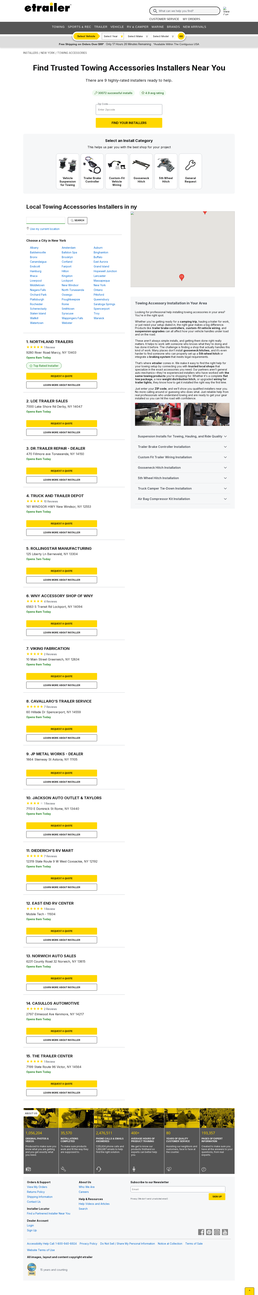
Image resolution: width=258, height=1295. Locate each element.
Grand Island (101, 266)
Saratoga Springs (104, 304)
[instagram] (217, 1232)
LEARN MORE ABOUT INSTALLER (61, 385)
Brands (173, 26)
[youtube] (225, 1232)
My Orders (191, 19)
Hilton (65, 271)
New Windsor (70, 285)
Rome (65, 304)
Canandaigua (38, 261)
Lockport (67, 280)
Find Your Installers (129, 123)
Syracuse (67, 313)
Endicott (35, 266)
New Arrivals (194, 26)
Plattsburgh (37, 299)
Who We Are (87, 1186)
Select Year (111, 36)
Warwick (99, 318)
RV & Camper (138, 26)
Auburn (98, 247)
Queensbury (101, 299)
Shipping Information (40, 1196)
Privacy (134, 1199)
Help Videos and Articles (94, 1203)
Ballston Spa (69, 252)
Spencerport (102, 308)
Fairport (66, 266)
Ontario (98, 289)
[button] (181, 277)
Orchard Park (38, 294)
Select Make (135, 36)
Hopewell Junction (105, 271)
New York (100, 285)
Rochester (36, 304)
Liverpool (36, 280)
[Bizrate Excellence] (31, 1269)
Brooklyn (67, 257)
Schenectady (38, 308)
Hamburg (35, 271)
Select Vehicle (86, 36)
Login (30, 1225)
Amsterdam (69, 247)
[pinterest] (209, 1232)
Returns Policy (36, 1191)
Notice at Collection (170, 1243)
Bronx (33, 257)
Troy (97, 313)
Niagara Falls (38, 289)
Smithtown (68, 308)
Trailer (100, 26)
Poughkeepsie (71, 299)
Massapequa (102, 280)
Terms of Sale (194, 1243)
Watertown (36, 322)
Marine (158, 26)
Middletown (37, 285)
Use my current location (44, 228)
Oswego (67, 294)
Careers (84, 1191)
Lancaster (100, 275)
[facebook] (201, 1232)
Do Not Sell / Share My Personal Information (127, 1243)
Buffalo (98, 257)
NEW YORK (48, 52)
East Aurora (101, 261)
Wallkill (34, 318)
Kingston (67, 275)
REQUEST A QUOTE (62, 376)
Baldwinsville (38, 252)
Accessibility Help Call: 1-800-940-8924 (52, 1243)
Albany (34, 247)
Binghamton (101, 252)
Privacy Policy (88, 1243)
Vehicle (117, 26)
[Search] (155, 11)
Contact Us (34, 1201)
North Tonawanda (73, 289)
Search (79, 220)
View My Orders (37, 1186)
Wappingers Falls (72, 318)
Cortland (67, 261)
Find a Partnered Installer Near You (48, 1213)
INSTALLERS (30, 52)
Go (181, 36)
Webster (67, 322)
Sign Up (32, 1230)
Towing (58, 26)
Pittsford (99, 294)
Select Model (161, 36)
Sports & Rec (79, 26)
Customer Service (164, 19)
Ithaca (33, 275)
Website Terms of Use (41, 1250)
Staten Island (38, 313)
